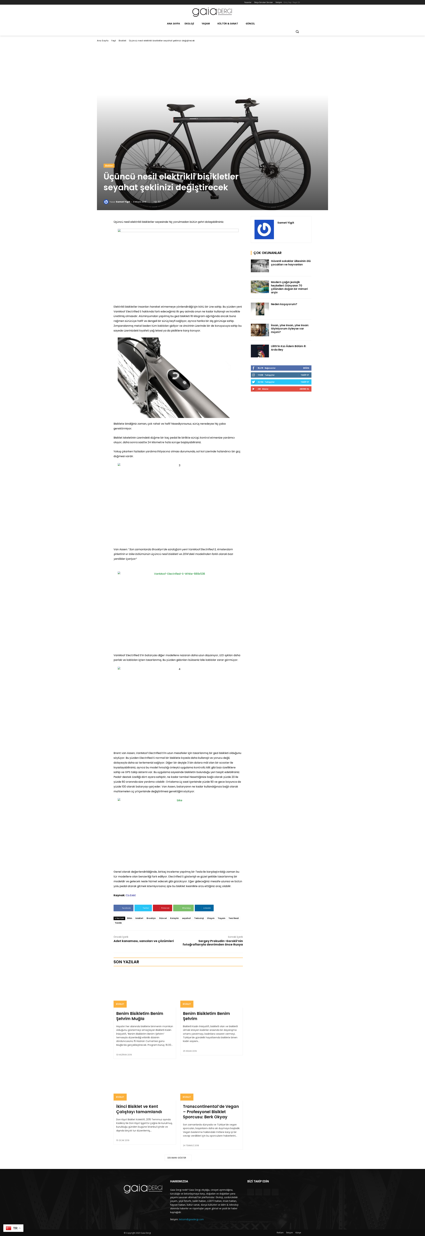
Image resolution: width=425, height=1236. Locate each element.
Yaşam (221, 918)
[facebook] (278, 228)
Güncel (163, 918)
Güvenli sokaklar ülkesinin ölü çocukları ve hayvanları (291, 262)
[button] (297, 32)
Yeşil (113, 40)
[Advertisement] (212, 68)
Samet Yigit (123, 201)
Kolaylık (174, 918)
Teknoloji (199, 918)
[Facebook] (126, 2)
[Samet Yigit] (107, 201)
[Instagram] (130, 2)
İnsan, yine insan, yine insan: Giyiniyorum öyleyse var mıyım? (290, 328)
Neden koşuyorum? (284, 304)
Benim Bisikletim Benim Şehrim (206, 1016)
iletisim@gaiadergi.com (191, 1219)
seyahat (186, 918)
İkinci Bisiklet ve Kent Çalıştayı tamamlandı (139, 1109)
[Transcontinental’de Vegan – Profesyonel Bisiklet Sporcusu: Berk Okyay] (211, 1082)
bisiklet (139, 918)
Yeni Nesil (234, 918)
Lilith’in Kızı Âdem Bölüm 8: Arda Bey (288, 348)
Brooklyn (151, 918)
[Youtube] (139, 2)
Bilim (129, 918)
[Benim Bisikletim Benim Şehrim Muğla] (145, 988)
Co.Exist (131, 895)
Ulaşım (210, 918)
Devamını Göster (177, 1157)
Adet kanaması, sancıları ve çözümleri (144, 941)
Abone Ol (304, 389)
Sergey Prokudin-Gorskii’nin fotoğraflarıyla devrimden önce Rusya (213, 943)
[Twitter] (135, 2)
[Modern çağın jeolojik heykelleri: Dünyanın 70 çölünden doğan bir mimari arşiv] (260, 287)
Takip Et (305, 375)
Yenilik (118, 922)
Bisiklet (122, 40)
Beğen (306, 368)
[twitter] (284, 228)
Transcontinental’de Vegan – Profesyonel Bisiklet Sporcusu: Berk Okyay (211, 1111)
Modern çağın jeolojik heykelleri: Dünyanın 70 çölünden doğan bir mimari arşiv (289, 287)
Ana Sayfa (103, 40)
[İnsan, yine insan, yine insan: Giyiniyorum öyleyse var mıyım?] (260, 330)
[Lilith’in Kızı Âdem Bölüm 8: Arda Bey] (260, 351)
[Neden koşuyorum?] (260, 309)
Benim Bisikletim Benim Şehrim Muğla (139, 1016)
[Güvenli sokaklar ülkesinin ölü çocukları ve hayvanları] (260, 265)
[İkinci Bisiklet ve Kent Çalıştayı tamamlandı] (145, 1082)
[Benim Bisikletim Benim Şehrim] (211, 988)
